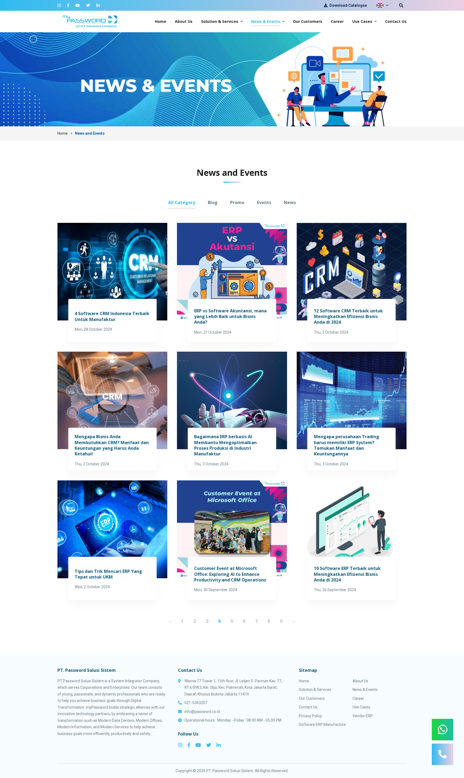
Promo (237, 202)
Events (264, 202)
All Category (181, 202)
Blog (213, 202)
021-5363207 (195, 703)
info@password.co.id (202, 711)
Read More (112, 282)
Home (62, 133)
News (290, 202)
